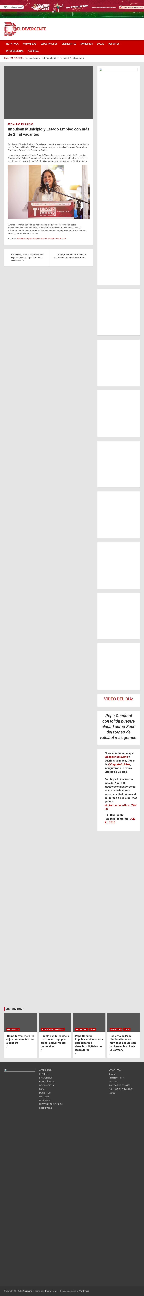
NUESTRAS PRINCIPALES (51, 1104)
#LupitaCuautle (40, 238)
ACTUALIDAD (29, 44)
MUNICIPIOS (86, 44)
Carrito (112, 1074)
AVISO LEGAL (115, 1070)
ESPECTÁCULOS (49, 44)
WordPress (84, 1291)
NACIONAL (33, 51)
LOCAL (100, 44)
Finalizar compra (116, 1078)
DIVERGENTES (69, 44)
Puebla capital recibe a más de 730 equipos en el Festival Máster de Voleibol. (55, 1041)
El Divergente (26, 1291)
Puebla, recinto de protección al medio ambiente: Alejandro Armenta (69, 256)
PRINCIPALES (45, 1108)
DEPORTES (114, 44)
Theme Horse (51, 1291)
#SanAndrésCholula (57, 238)
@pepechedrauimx (116, 756)
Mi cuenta (113, 1081)
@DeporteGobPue (119, 764)
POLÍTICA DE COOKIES (119, 1085)
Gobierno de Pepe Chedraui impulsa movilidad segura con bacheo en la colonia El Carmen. (123, 1042)
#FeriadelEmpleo (24, 238)
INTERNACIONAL (15, 51)
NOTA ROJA (12, 44)
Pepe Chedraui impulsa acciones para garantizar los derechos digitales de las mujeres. (89, 1042)
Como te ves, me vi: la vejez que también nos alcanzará (20, 1039)
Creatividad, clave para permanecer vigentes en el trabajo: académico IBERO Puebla (27, 257)
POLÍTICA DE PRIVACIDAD (121, 1089)
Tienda (112, 1093)
